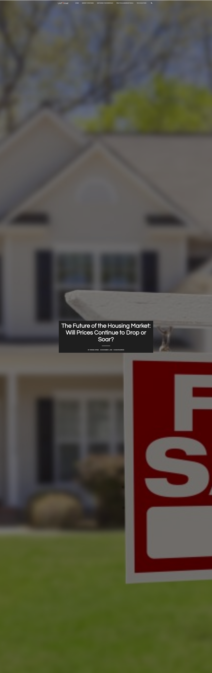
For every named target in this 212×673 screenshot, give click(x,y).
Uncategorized (119, 350)
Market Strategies (88, 3)
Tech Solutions (141, 3)
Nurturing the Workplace (105, 3)
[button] (151, 3)
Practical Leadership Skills (124, 3)
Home (77, 3)
